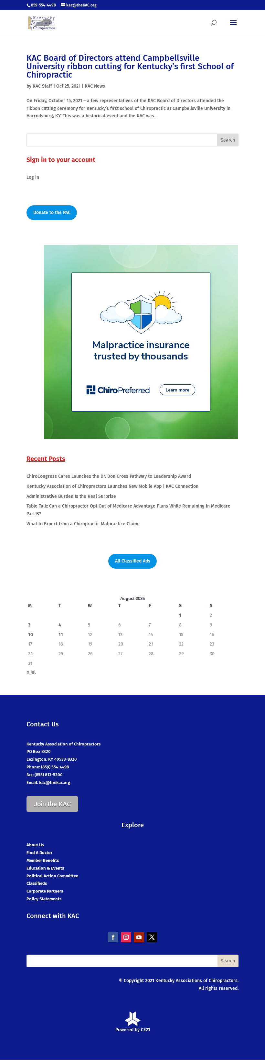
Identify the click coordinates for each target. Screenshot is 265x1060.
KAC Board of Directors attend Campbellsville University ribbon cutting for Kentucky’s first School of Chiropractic (130, 66)
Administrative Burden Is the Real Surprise (71, 496)
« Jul (31, 672)
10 (30, 634)
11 (60, 634)
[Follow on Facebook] (113, 937)
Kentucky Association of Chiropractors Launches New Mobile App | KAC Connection (112, 486)
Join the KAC (52, 804)
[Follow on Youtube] (139, 937)
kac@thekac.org (54, 782)
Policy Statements (43, 898)
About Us (35, 844)
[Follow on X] (152, 937)
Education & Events (45, 868)
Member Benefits (42, 860)
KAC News (95, 86)
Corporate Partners (44, 891)
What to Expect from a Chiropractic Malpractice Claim (82, 524)
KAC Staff (42, 86)
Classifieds (36, 883)
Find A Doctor (39, 852)
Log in (32, 177)
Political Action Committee (52, 875)
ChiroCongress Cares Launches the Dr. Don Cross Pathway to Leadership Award (108, 476)
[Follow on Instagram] (126, 937)
